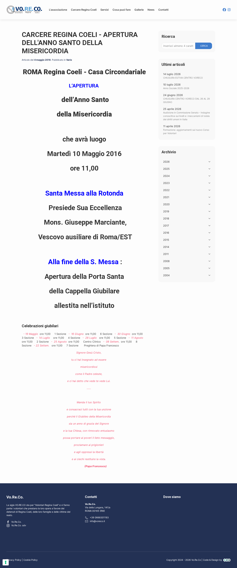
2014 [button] (166, 247)
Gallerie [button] (139, 9)
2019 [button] (166, 211)
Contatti (163, 9)
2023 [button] (166, 183)
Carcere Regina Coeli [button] (84, 9)
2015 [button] (166, 239)
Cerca (204, 45)
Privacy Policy (13, 559)
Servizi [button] (104, 9)
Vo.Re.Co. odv (18, 525)
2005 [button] (166, 268)
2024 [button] (166, 176)
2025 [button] (166, 168)
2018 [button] (166, 218)
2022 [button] (166, 190)
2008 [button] (166, 261)
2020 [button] (166, 204)
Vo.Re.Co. (16, 521)
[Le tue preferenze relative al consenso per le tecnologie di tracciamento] (6, 562)
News (151, 9)
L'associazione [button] (58, 9)
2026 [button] (166, 161)
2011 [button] (166, 254)
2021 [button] (166, 197)
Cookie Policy (30, 559)
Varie (69, 59)
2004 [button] (166, 275)
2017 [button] (166, 225)
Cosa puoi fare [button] (122, 9)
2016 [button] (166, 232)
